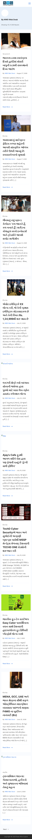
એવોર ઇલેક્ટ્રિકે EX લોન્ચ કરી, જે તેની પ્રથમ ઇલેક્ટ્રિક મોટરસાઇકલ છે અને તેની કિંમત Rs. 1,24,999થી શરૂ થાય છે (16, 311)
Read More (6, 107)
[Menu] (29, 3)
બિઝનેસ (5, 136)
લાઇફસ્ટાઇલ (6, 54)
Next (5, 829)
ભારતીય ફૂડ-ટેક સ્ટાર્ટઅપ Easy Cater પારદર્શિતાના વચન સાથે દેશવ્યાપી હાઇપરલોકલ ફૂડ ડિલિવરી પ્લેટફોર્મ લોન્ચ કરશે (16, 626)
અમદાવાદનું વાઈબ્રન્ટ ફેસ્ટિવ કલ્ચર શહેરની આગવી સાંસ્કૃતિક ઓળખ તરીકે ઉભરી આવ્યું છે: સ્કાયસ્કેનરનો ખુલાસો (15, 147)
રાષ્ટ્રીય (5, 772)
